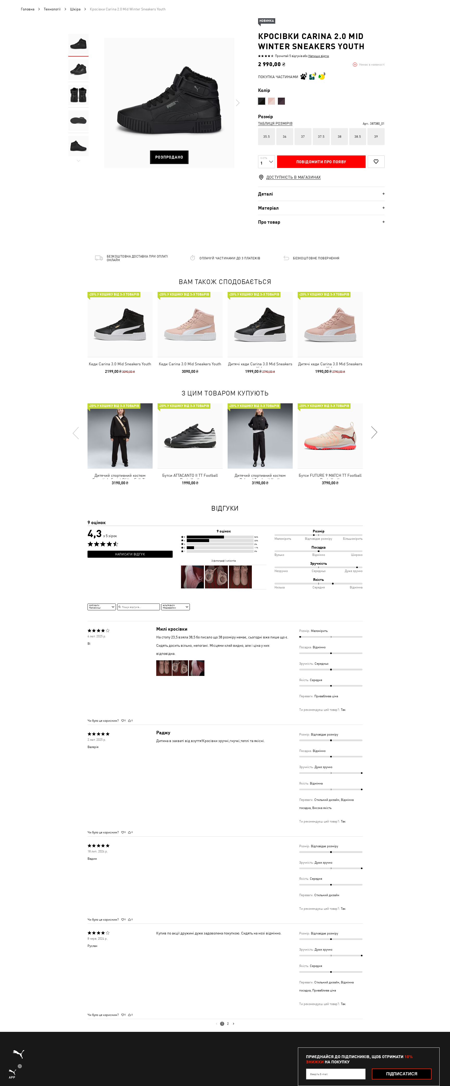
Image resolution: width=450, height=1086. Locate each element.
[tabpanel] (169, 102)
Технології (52, 9)
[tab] (321, 194)
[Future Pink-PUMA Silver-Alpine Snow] (271, 101)
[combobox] (102, 607)
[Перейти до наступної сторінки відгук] (233, 1024)
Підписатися (401, 1074)
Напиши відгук (318, 56)
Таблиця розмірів (275, 123)
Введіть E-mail (319, 1074)
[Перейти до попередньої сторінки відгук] (216, 1024)
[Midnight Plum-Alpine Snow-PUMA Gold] (281, 101)
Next (237, 103)
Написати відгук (130, 554)
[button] (223, 537)
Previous (76, 432)
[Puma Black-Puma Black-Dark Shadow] (262, 101)
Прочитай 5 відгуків (288, 56)
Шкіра (75, 9)
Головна (27, 9)
